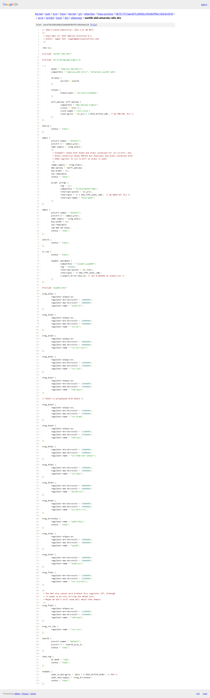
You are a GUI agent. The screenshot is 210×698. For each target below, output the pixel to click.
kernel (39, 14)
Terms (33, 693)
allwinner (76, 18)
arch (40, 18)
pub (47, 14)
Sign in (204, 4)
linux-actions (105, 14)
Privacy (25, 693)
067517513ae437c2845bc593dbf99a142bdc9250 (144, 14)
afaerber (89, 14)
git (80, 14)
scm (55, 14)
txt (198, 693)
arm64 (50, 18)
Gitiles (17, 693)
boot (59, 18)
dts (67, 18)
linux (63, 14)
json (205, 693)
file (93, 25)
